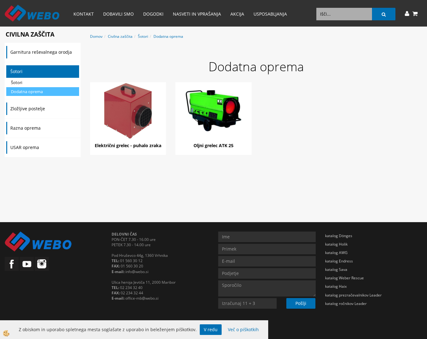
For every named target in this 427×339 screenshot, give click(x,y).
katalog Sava (336, 269)
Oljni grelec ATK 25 (213, 145)
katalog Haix (336, 286)
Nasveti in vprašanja (197, 14)
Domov (96, 36)
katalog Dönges (338, 235)
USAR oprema (24, 147)
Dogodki (153, 14)
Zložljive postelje (27, 109)
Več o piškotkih (243, 329)
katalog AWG (336, 252)
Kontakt (83, 14)
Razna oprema (25, 128)
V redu (211, 329)
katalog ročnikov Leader (346, 303)
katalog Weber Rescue (344, 278)
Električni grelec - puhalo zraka (128, 145)
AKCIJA (237, 14)
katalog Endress (339, 261)
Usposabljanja (270, 14)
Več (128, 110)
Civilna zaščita (120, 36)
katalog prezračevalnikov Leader (353, 295)
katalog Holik (336, 244)
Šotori (16, 71)
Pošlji (300, 303)
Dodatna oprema (27, 91)
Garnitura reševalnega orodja (41, 52)
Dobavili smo (118, 14)
